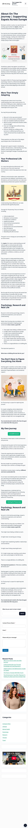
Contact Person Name (9, 623)
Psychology (5, 732)
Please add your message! (10, 637)
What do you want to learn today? (12, 609)
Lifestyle (5, 726)
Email (5, 630)
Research (5, 735)
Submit (5, 650)
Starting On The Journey (14, 502)
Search (22, 613)
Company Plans (6, 724)
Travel (4, 740)
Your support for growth (17, 3)
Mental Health (6, 729)
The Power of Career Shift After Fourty (13, 672)
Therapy (5, 737)
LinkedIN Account (14, 434)
